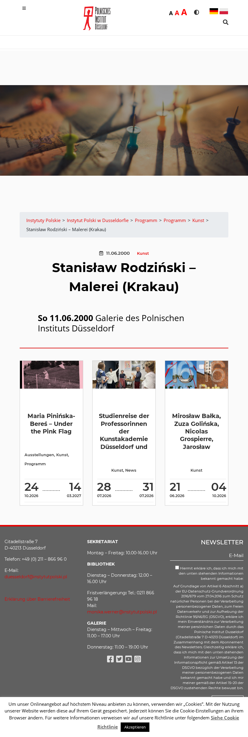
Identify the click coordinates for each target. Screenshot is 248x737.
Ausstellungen (39, 455)
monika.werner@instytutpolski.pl (122, 612)
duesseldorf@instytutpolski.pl (36, 576)
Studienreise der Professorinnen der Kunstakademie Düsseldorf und (124, 431)
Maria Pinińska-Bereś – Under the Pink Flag (51, 423)
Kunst (143, 253)
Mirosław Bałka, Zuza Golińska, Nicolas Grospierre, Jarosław (196, 431)
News (130, 470)
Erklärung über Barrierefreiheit (37, 599)
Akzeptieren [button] (135, 727)
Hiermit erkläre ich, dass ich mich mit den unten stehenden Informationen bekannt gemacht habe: (211, 573)
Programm (35, 464)
